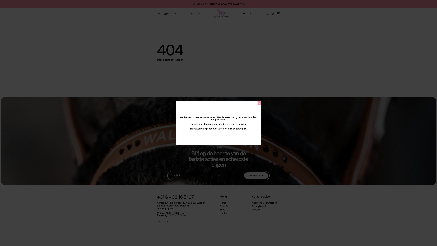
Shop (222, 210)
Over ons (225, 206)
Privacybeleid (259, 206)
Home (223, 203)
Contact (246, 14)
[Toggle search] (268, 14)
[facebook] (160, 221)
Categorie (195, 14)
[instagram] (166, 221)
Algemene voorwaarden (264, 203)
